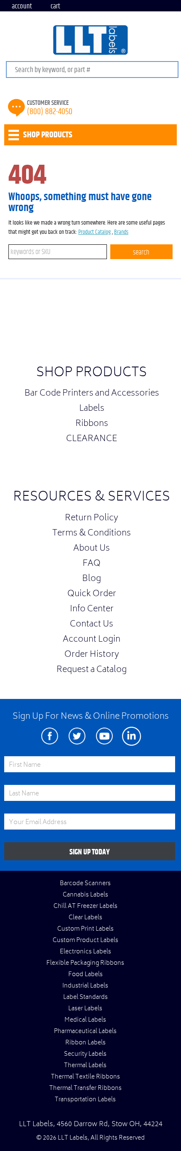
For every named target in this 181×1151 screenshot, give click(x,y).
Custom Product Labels (85, 940)
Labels (91, 409)
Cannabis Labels (85, 895)
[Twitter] (76, 736)
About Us (91, 549)
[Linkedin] (131, 736)
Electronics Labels (85, 952)
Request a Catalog (91, 670)
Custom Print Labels (85, 929)
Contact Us (91, 625)
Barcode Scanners (85, 884)
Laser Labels (85, 1009)
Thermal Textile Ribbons (85, 1077)
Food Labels (85, 975)
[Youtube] (104, 736)
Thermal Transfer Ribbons (85, 1088)
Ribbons (91, 424)
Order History (91, 655)
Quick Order (91, 594)
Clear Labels (85, 918)
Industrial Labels (85, 986)
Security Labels (85, 1054)
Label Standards (85, 997)
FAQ (92, 564)
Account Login (91, 640)
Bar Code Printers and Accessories (91, 394)
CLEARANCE (91, 439)
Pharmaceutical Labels (85, 1031)
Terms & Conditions (91, 534)
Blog (91, 579)
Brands (121, 232)
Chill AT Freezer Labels (85, 906)
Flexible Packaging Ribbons (85, 963)
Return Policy (91, 518)
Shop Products (91, 373)
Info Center (92, 609)
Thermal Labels (85, 1066)
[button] (160, 324)
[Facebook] (49, 736)
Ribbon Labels (85, 1043)
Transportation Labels (85, 1100)
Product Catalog (94, 232)
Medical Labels (85, 1020)
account (22, 6)
